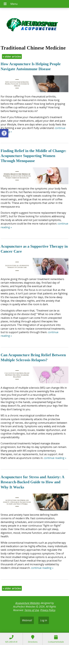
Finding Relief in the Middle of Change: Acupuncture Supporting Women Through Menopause (33, 156)
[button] (4, 133)
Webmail (27, 620)
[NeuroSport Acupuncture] (34, 25)
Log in (43, 620)
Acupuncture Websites (27, 603)
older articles (12, 56)
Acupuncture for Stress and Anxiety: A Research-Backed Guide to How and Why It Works (32, 482)
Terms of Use (31, 610)
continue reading (55, 458)
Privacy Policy (47, 610)
